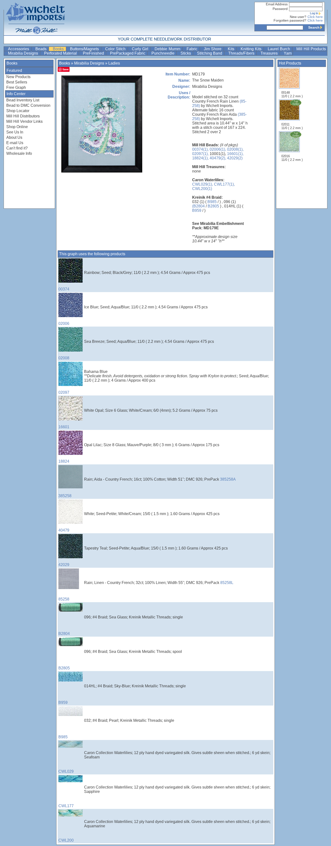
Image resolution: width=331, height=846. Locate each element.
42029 (63, 565)
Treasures (269, 53)
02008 (63, 358)
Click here (315, 17)
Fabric (193, 49)
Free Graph (16, 87)
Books (59, 49)
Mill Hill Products (311, 49)
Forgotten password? (290, 20)
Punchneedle (163, 53)
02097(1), (200, 154)
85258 (63, 599)
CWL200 (66, 840)
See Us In (14, 132)
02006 (63, 323)
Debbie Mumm (168, 49)
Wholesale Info (19, 153)
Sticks (186, 53)
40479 (63, 530)
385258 (64, 496)
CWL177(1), (224, 184)
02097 (63, 392)
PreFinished (94, 53)
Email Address (277, 4)
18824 (63, 461)
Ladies (114, 63)
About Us (14, 137)
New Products (18, 77)
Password (280, 9)
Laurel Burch (279, 49)
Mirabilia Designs (23, 53)
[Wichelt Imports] (35, 17)
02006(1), (218, 149)
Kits (232, 49)
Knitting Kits (252, 49)
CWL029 (66, 771)
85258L (226, 583)
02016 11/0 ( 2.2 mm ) (292, 158)
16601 (63, 427)
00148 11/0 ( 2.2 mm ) (292, 94)
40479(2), (218, 158)
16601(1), (235, 154)
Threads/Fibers (241, 53)
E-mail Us (14, 143)
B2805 (213, 206)
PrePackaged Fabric (128, 53)
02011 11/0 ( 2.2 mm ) (292, 126)
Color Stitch (116, 49)
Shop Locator (17, 111)
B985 (212, 202)
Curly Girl (141, 49)
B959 (196, 210)
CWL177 (66, 806)
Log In (314, 13)
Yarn (288, 53)
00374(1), (200, 149)
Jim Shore (213, 49)
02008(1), (235, 149)
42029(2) (235, 158)
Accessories (19, 49)
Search (314, 27)
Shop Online (17, 127)
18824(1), (200, 158)
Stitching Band (210, 53)
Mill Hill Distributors (23, 116)
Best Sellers (16, 82)
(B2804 (198, 206)
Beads (41, 49)
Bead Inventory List (22, 100)
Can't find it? (17, 148)
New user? (298, 17)
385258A (228, 479)
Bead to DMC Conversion (28, 105)
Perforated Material (61, 53)
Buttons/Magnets (85, 49)
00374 (63, 289)
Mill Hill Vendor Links (24, 121)
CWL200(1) (202, 189)
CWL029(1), (202, 184)
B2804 (64, 634)
